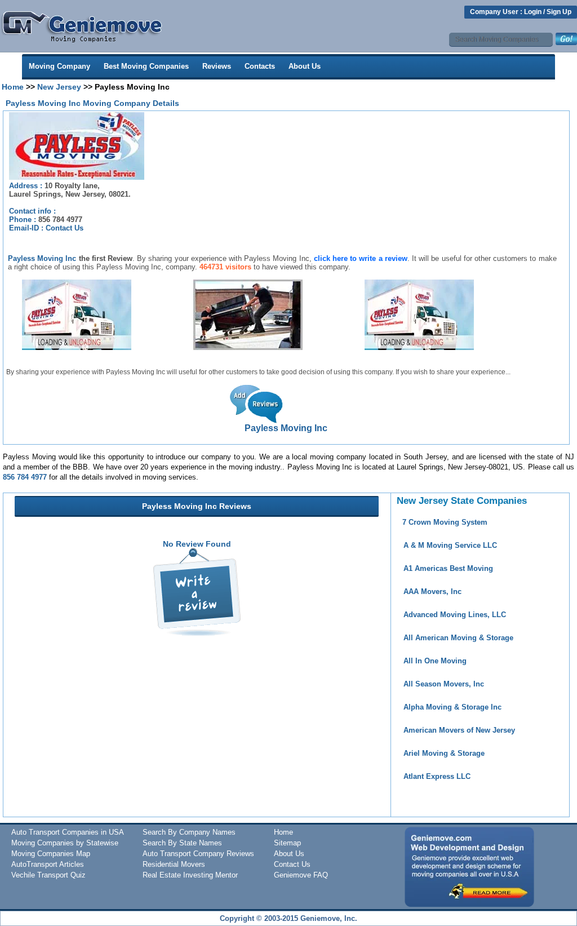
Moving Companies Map (50, 853)
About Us (304, 66)
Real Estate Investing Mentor (190, 875)
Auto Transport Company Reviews (198, 853)
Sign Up (559, 12)
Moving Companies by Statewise (64, 843)
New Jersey (59, 86)
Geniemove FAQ (301, 875)
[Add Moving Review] (197, 632)
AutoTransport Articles (47, 864)
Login (533, 12)
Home (13, 86)
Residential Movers (174, 864)
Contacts (260, 66)
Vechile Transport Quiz (48, 875)
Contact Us (64, 228)
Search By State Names (182, 843)
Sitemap (287, 843)
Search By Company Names (189, 832)
